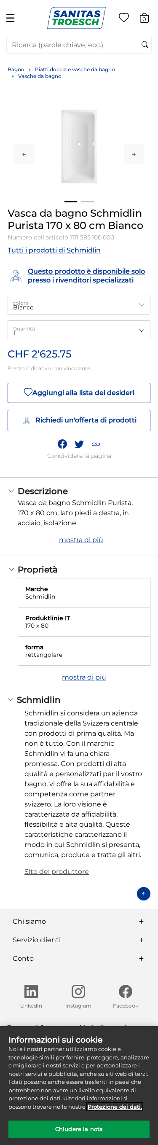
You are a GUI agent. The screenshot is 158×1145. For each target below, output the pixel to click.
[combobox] (79, 45)
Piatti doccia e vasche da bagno (75, 69)
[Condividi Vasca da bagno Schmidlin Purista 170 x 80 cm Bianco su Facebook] (62, 443)
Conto (23, 958)
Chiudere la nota (79, 1129)
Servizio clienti (37, 940)
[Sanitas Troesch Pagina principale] (76, 17)
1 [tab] (70, 201)
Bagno (16, 69)
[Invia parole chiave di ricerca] (145, 45)
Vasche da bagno (40, 76)
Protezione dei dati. (115, 1106)
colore (21, 303)
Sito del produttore (56, 872)
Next (134, 154)
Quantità (24, 328)
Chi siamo (29, 921)
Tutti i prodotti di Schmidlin (54, 250)
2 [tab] (87, 201)
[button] (95, 443)
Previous (24, 154)
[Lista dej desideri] (124, 19)
